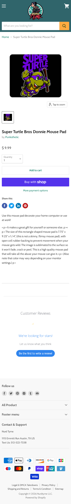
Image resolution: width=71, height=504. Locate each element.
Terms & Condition (42, 488)
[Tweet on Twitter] (11, 205)
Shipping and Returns (18, 488)
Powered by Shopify (35, 497)
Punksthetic (12, 137)
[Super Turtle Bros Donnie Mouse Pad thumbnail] (8, 117)
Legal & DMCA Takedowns (25, 485)
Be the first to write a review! (35, 353)
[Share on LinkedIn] (18, 205)
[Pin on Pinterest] (25, 205)
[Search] (64, 26)
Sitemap (59, 488)
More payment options (35, 190)
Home (5, 37)
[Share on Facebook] (4, 205)
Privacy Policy (48, 485)
